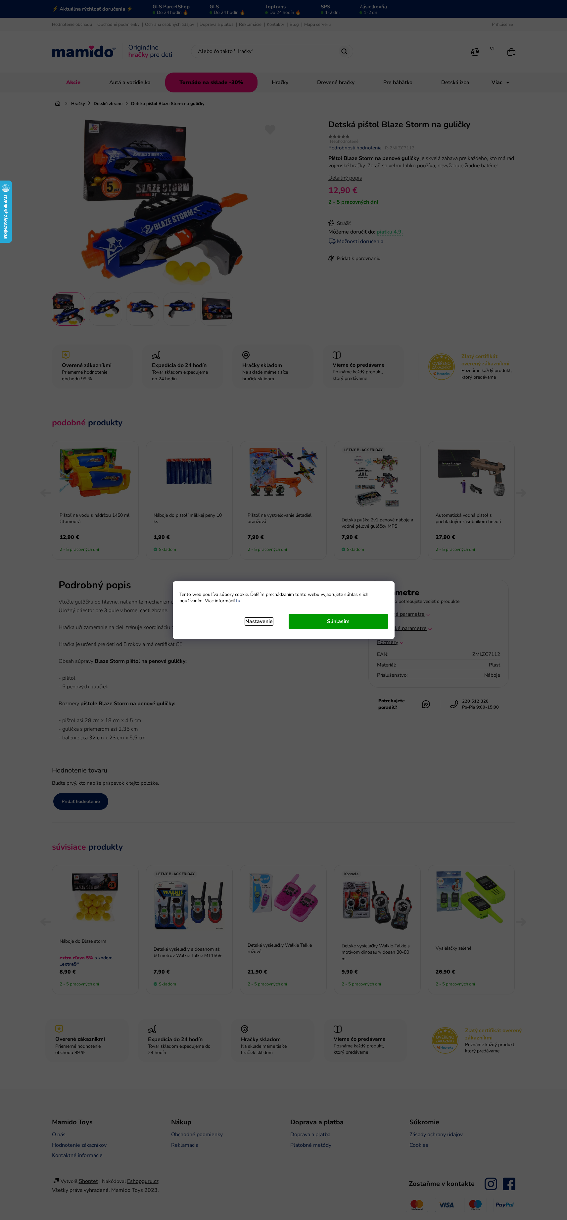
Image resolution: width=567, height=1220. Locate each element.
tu (238, 601)
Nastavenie (259, 621)
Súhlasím (338, 621)
